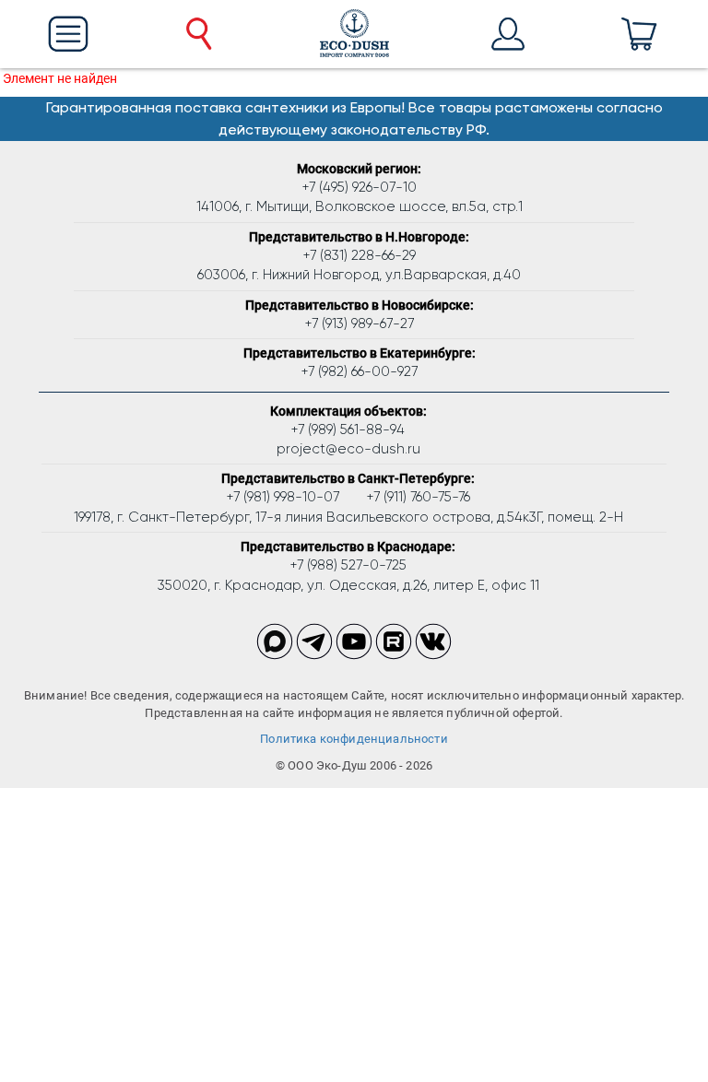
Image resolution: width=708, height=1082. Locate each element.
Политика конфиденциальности (354, 739)
